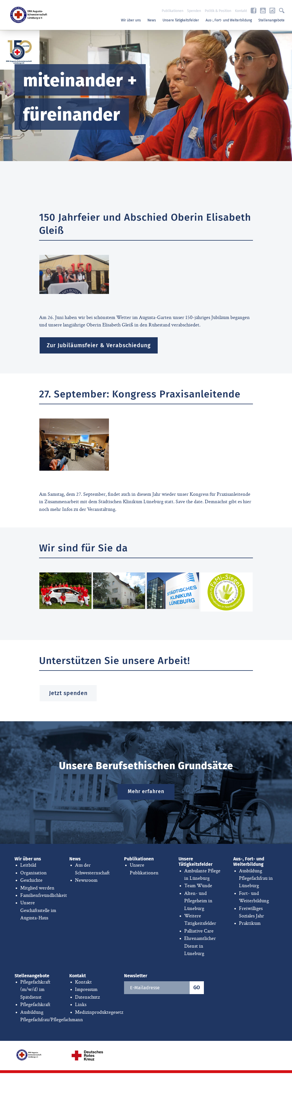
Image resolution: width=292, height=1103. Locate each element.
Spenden (194, 11)
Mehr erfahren (146, 792)
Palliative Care (199, 931)
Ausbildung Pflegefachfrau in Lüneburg (256, 878)
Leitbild (28, 865)
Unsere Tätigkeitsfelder (181, 20)
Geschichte (31, 880)
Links (80, 1004)
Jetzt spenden (68, 693)
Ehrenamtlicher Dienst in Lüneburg (200, 946)
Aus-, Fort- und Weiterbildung (229, 20)
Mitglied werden (37, 888)
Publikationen (172, 11)
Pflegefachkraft (35, 1004)
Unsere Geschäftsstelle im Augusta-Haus (38, 910)
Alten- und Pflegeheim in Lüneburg (198, 901)
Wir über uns (131, 20)
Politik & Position (218, 11)
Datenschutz (87, 997)
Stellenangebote (271, 20)
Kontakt (241, 11)
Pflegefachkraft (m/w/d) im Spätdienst (35, 990)
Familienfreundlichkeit (43, 895)
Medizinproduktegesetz (99, 1012)
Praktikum (250, 923)
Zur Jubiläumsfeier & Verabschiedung (99, 345)
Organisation (33, 873)
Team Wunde (198, 885)
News (151, 20)
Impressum (86, 989)
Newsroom (86, 880)
